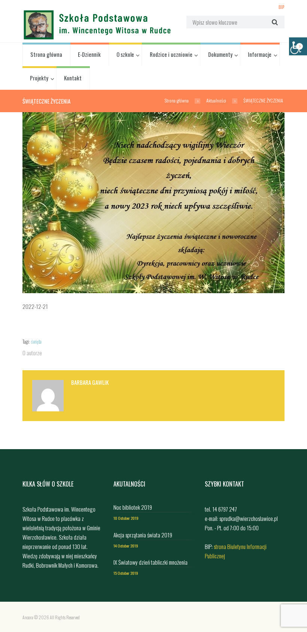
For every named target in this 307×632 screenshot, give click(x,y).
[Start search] (274, 22)
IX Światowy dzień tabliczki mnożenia (150, 562)
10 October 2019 (126, 518)
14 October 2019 (125, 546)
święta (36, 341)
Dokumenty (220, 54)
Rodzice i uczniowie (171, 54)
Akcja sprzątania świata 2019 (142, 535)
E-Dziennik (89, 54)
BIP (282, 7)
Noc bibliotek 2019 (132, 507)
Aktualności (216, 100)
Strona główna (46, 54)
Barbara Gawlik (90, 382)
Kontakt (73, 78)
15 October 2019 (125, 573)
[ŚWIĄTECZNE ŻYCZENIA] (153, 202)
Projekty (39, 78)
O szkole (125, 54)
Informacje (259, 54)
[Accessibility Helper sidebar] (298, 46)
